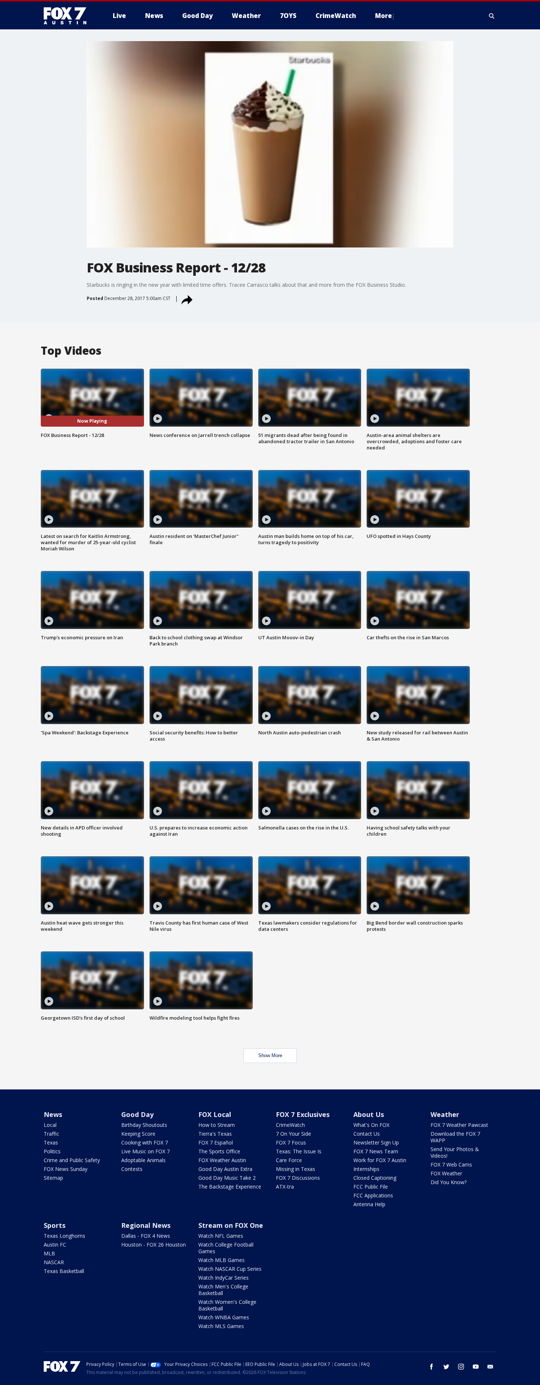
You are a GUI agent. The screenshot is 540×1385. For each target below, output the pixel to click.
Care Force (289, 1160)
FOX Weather (446, 1173)
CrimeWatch (290, 1124)
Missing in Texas (295, 1168)
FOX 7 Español (215, 1142)
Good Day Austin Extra (225, 1168)
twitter (446, 1367)
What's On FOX (371, 1124)
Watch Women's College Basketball (227, 1305)
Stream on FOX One (230, 1225)
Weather (445, 1114)
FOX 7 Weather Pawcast (459, 1124)
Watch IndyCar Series (223, 1277)
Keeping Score (138, 1133)
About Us (368, 1114)
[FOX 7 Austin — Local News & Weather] (68, 16)
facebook (432, 1367)
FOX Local (214, 1114)
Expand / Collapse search (491, 15)
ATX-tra (285, 1186)
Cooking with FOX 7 (144, 1142)
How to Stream (216, 1124)
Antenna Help (369, 1204)
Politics (52, 1151)
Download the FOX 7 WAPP (455, 1137)
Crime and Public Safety (72, 1160)
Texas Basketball (64, 1271)
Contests (132, 1168)
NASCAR (54, 1262)
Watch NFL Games (220, 1235)
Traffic (51, 1133)
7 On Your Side (293, 1133)
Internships (366, 1168)
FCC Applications (373, 1195)
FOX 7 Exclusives (303, 1114)
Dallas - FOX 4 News (145, 1235)
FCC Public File (370, 1186)
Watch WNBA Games (223, 1317)
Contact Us (366, 1133)
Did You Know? (449, 1182)
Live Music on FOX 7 (145, 1151)
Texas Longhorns (64, 1235)
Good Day (137, 1114)
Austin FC (55, 1244)
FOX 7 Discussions (298, 1177)
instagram (461, 1367)
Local (50, 1124)
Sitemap (53, 1177)
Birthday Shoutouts (144, 1124)
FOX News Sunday (65, 1168)
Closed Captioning (374, 1177)
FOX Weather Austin (222, 1160)
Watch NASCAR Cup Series (230, 1268)
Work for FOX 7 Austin (379, 1160)
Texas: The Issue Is (298, 1151)
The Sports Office (219, 1151)
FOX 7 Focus (291, 1142)
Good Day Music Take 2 (227, 1177)
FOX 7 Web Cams (451, 1164)
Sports (54, 1225)
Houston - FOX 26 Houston (153, 1244)
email (490, 1367)
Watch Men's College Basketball (223, 1290)
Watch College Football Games (225, 1248)
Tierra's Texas (215, 1133)
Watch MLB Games (221, 1259)
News (53, 1114)
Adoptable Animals (143, 1160)
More (383, 15)
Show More (270, 1055)
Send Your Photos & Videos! (455, 1152)
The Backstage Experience (229, 1186)
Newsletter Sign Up (376, 1142)
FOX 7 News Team (375, 1151)
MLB (49, 1253)
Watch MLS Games (221, 1326)
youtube (476, 1367)
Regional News (145, 1225)
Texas (51, 1142)
